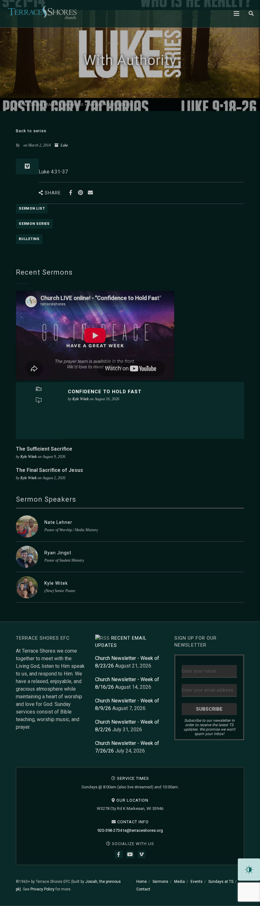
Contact (143, 889)
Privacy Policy (42, 889)
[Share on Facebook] (71, 193)
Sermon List (32, 208)
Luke (64, 145)
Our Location (132, 800)
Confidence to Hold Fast (104, 391)
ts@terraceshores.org (143, 830)
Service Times (133, 778)
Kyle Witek (56, 583)
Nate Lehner (58, 522)
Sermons (160, 881)
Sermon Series (34, 224)
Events (197, 881)
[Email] (90, 193)
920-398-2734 (109, 830)
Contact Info (133, 821)
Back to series (31, 130)
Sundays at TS (220, 881)
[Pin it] (80, 193)
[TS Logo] (42, 12)
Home (141, 881)
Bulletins (29, 239)
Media (179, 881)
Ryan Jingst (57, 552)
